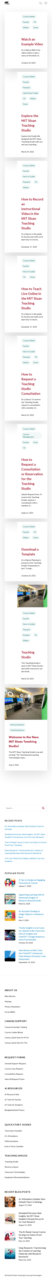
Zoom (35, 27)
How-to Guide (29, 176)
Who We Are (10, 996)
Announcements (17, 724)
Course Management (28, 435)
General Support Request (15, 1063)
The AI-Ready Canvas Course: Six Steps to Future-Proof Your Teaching (26, 843)
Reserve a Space (11, 1167)
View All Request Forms (15, 1079)
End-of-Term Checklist (14, 1146)
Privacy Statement (12, 1007)
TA (34, 22)
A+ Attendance (11, 1136)
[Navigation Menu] (45, 3)
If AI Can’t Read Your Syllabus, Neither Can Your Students (25, 859)
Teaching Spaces (17, 730)
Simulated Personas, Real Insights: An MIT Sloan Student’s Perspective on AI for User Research (25, 835)
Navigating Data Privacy (14, 1110)
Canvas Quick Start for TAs (16, 1043)
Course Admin (29, 16)
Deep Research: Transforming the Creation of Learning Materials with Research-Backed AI (24, 851)
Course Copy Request (14, 1069)
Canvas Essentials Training (16, 1027)
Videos (26, 27)
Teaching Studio (11, 1162)
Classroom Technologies (15, 1172)
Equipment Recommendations (17, 1177)
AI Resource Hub (12, 1094)
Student (26, 635)
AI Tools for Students (14, 1105)
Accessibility (10, 1012)
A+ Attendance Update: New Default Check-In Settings (24, 827)
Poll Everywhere (11, 1141)
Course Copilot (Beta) (14, 1032)
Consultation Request (14, 1074)
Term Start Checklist (13, 1131)
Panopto (26, 87)
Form (35, 442)
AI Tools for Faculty (13, 1099)
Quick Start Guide (30, 93)
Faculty (26, 22)
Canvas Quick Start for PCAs (17, 1037)
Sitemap (8, 1001)
